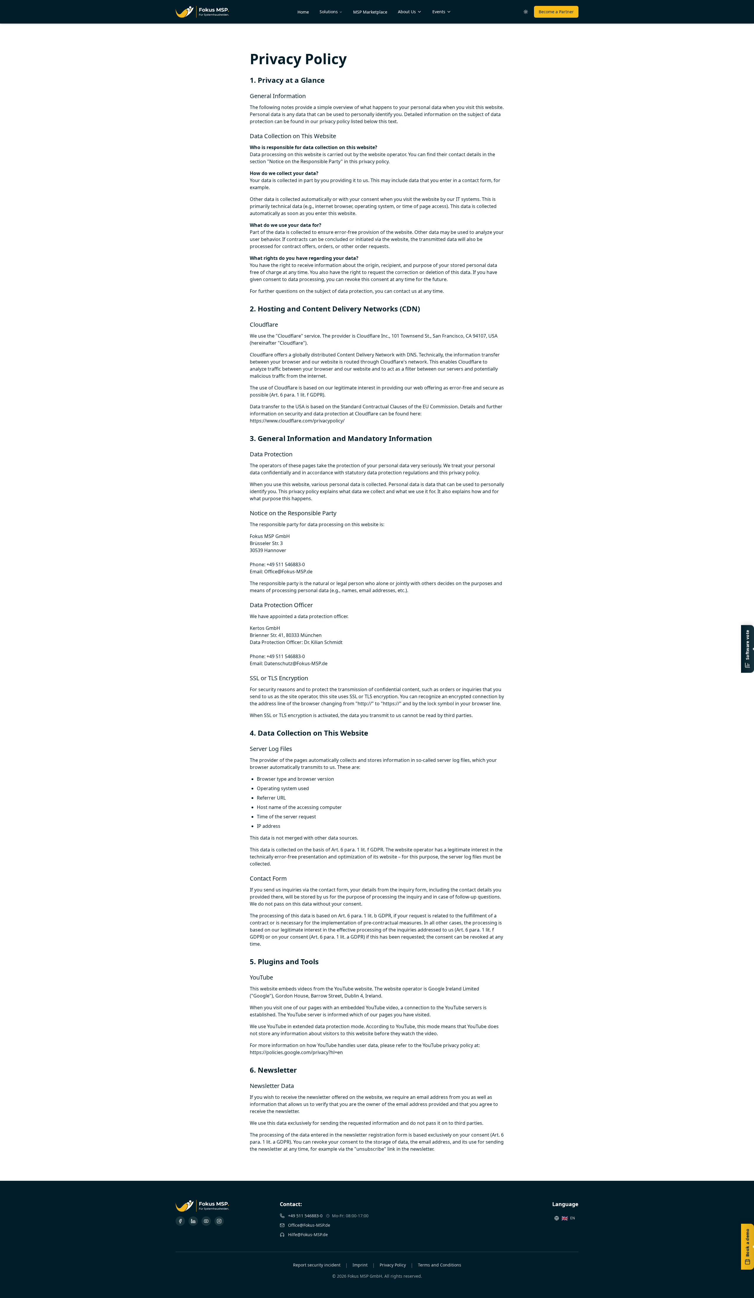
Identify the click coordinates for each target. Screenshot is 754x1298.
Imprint (360, 1265)
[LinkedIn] (193, 1221)
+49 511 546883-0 (305, 1215)
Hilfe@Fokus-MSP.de (308, 1234)
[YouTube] (206, 1221)
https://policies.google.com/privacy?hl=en (296, 1052)
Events (438, 11)
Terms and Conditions (439, 1265)
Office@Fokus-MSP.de (309, 1225)
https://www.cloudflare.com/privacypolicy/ (297, 420)
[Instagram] (219, 1221)
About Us (407, 11)
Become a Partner (556, 11)
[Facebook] (180, 1221)
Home (303, 12)
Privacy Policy (393, 1265)
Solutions (329, 11)
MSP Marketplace (370, 12)
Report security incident (316, 1265)
